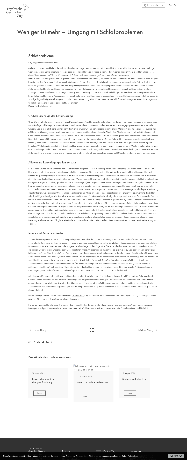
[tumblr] (52, 341)
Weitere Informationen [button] (137, 456)
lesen (39, 393)
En (175, 5)
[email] (29, 341)
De (170, 5)
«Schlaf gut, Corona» (45, 308)
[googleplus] (38, 341)
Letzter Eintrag (39, 330)
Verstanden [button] (176, 456)
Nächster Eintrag (146, 330)
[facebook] (34, 341)
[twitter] (43, 341)
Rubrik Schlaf (75, 304)
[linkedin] (47, 341)
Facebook (66, 451)
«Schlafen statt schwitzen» (93, 308)
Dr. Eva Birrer (77, 295)
